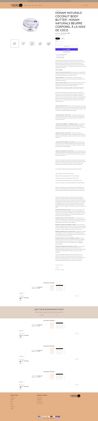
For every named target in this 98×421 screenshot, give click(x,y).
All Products (13, 397)
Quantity (56, 40)
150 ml (57, 38)
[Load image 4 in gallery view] (40, 44)
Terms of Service (40, 403)
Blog (11, 401)
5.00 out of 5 (39, 287)
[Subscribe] (57, 315)
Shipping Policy (39, 397)
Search (12, 408)
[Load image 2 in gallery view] (23, 44)
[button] (82, 5)
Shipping (56, 34)
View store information (60, 57)
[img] (21, 296)
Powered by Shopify (52, 418)
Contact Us (13, 406)
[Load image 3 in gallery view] (32, 44)
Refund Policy (39, 399)
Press (12, 403)
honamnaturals (47, 418)
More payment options (66, 51)
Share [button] (58, 267)
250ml (63, 38)
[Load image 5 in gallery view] (49, 44)
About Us (12, 399)
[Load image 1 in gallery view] (15, 44)
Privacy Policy (39, 401)
